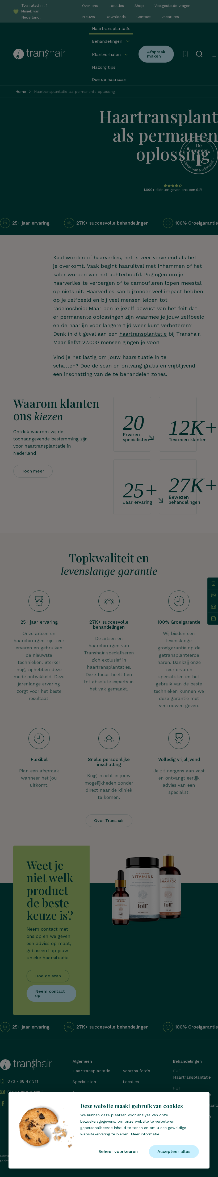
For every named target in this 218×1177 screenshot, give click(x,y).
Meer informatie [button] (145, 1134)
